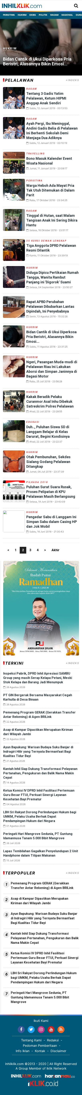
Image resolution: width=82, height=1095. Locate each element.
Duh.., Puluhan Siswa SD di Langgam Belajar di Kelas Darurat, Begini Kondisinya (48, 432)
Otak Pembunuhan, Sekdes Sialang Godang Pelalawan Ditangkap (48, 462)
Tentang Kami (31, 1040)
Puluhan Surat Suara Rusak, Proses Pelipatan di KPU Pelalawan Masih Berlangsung (50, 492)
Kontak (40, 1051)
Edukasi (32, 422)
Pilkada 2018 (37, 482)
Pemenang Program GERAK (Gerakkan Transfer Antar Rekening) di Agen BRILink (42, 885)
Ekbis (32, 15)
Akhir (56, 550)
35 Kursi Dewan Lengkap (46, 240)
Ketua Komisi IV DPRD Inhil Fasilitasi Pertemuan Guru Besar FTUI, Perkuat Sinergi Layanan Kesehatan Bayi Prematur (38, 795)
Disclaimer (58, 1051)
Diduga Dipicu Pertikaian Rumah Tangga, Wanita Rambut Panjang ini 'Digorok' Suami (52, 277)
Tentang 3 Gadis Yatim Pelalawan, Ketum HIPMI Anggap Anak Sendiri (46, 98)
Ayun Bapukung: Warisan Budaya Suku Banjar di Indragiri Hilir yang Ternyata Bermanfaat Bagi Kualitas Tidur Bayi (38, 751)
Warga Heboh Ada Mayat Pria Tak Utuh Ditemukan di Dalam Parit (50, 190)
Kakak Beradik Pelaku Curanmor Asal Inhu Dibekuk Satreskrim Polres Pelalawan (50, 401)
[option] (41, 47)
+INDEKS (72, 80)
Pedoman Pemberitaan (40, 1046)
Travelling (35, 153)
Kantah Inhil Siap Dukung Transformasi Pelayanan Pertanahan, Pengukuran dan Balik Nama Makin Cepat (40, 773)
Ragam (54, 15)
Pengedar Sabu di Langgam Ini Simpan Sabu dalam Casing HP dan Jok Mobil (51, 522)
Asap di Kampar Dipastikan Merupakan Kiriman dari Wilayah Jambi (39, 901)
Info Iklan (22, 1051)
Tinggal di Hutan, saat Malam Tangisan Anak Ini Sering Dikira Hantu (51, 220)
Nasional (67, 15)
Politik (43, 15)
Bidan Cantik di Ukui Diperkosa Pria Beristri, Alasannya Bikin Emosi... (37, 61)
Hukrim (22, 15)
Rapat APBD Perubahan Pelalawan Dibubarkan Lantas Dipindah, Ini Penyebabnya (50, 306)
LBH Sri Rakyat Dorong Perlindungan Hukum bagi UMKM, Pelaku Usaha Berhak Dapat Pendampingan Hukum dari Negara (39, 816)
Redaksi (53, 1040)
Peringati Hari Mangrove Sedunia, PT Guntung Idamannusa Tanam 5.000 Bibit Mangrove (40, 997)
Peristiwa (9, 15)
